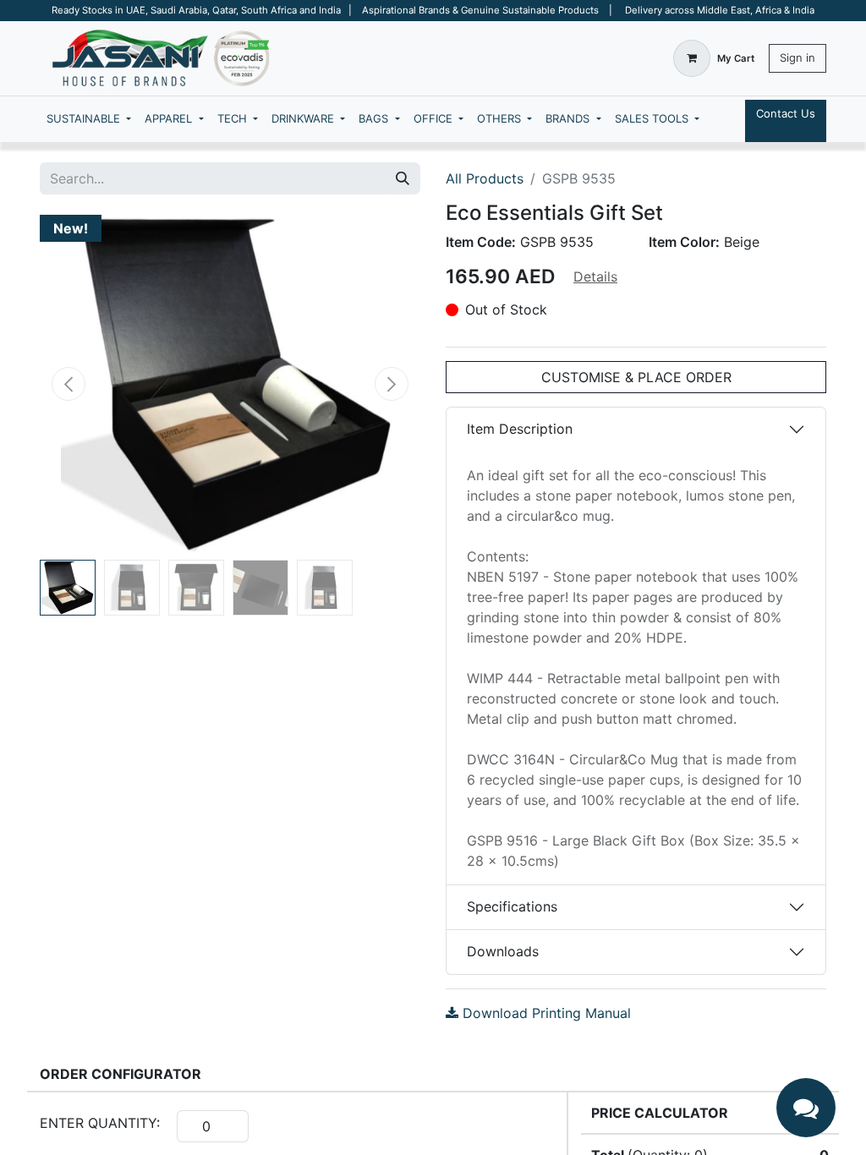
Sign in (797, 57)
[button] (68, 383)
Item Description (520, 428)
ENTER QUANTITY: (100, 1122)
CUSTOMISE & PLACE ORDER (636, 377)
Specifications (512, 906)
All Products (484, 178)
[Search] (402, 178)
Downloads (503, 951)
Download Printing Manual (544, 1012)
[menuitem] (89, 119)
